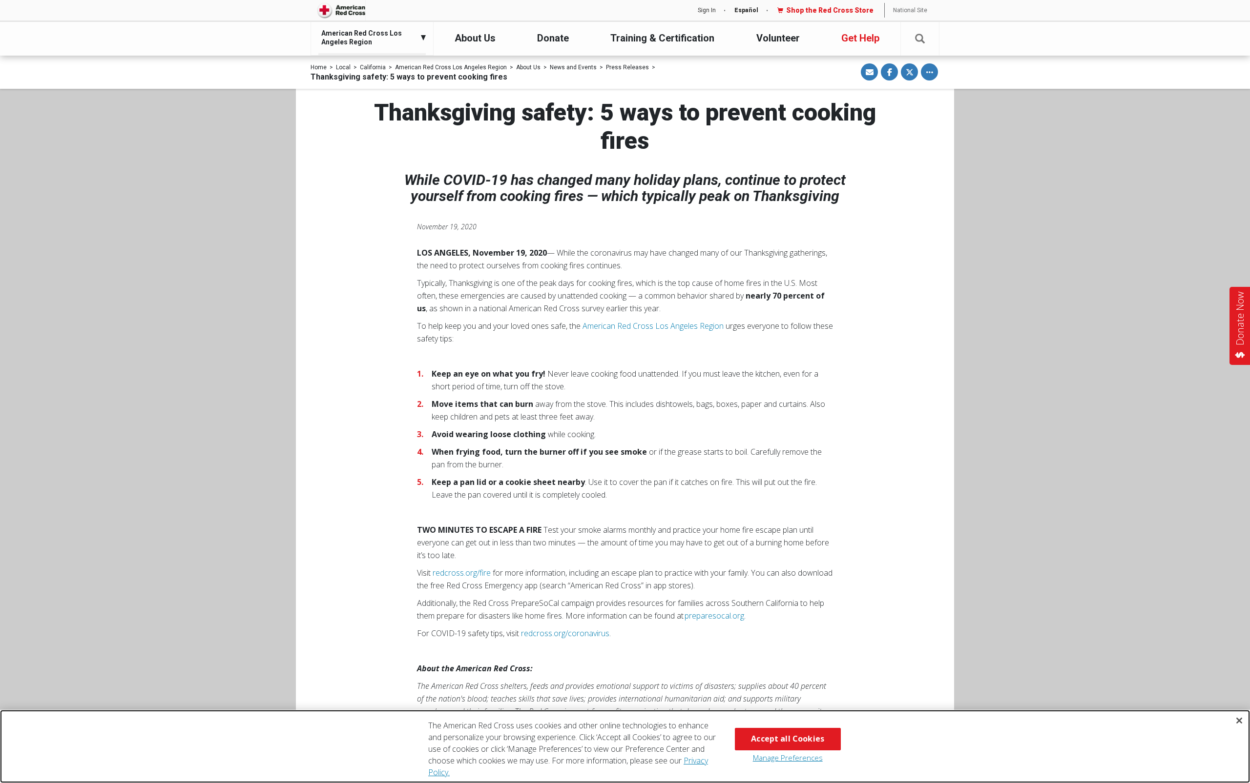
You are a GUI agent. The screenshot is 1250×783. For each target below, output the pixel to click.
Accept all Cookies (787, 738)
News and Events (573, 67)
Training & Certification (662, 38)
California (373, 67)
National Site (910, 10)
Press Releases (627, 67)
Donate (553, 38)
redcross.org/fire (462, 572)
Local (343, 67)
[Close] (1239, 720)
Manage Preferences (788, 758)
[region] (625, 746)
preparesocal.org (714, 615)
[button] (919, 39)
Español (746, 10)
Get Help (860, 38)
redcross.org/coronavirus (565, 633)
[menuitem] (369, 37)
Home (319, 67)
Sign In (707, 10)
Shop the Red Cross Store (830, 10)
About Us (475, 38)
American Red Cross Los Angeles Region (451, 67)
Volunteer (778, 38)
